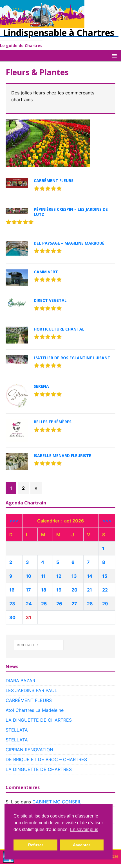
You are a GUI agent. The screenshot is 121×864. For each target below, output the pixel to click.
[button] (113, 55)
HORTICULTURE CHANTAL (59, 329)
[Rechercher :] (38, 645)
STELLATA (17, 730)
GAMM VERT (46, 271)
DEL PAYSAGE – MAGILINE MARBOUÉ (69, 243)
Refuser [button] (35, 845)
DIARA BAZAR (20, 680)
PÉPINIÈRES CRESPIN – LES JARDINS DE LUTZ (71, 212)
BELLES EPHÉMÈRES (52, 421)
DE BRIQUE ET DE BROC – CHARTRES (46, 759)
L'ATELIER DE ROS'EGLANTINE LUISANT (72, 357)
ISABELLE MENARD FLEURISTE (62, 455)
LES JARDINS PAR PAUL (31, 690)
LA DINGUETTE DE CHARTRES (39, 720)
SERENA (41, 386)
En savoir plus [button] (84, 829)
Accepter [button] (81, 845)
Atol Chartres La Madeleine (35, 710)
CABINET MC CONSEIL (56, 802)
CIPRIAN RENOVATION (29, 749)
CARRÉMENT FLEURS (53, 180)
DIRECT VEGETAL (50, 300)
